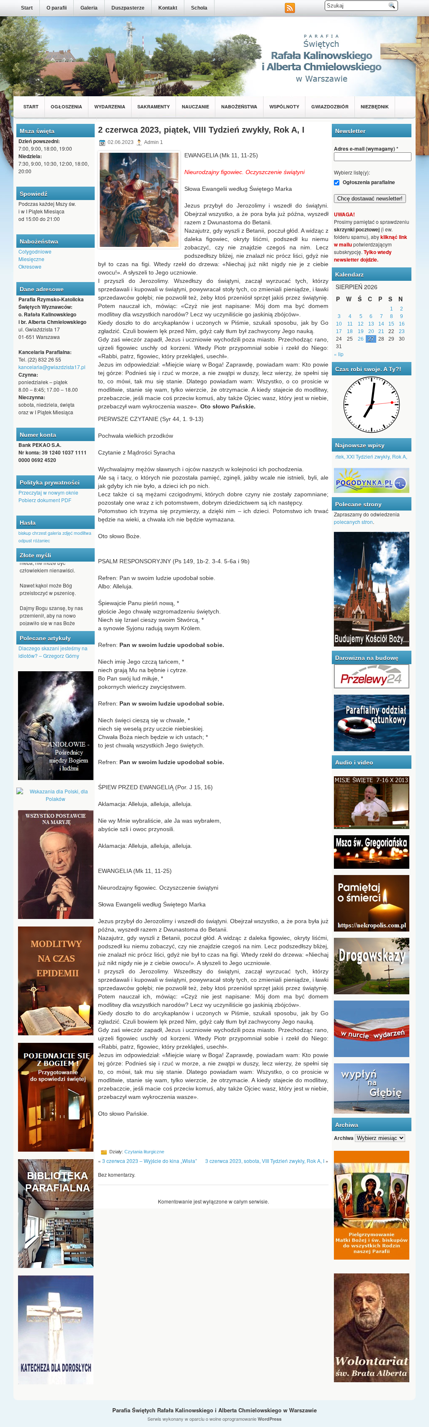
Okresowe (29, 266)
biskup (24, 533)
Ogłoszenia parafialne (368, 182)
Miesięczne (31, 258)
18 (350, 331)
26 (361, 339)
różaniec (41, 540)
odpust (25, 540)
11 (350, 324)
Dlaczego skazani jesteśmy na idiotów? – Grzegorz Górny (53, 651)
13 (371, 324)
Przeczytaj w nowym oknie (48, 492)
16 (402, 324)
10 (339, 324)
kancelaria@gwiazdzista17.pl (51, 366)
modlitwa (82, 533)
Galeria (89, 8)
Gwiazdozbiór (330, 106)
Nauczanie (195, 106)
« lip (339, 353)
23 (402, 331)
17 (339, 331)
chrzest (39, 533)
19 (361, 331)
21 (381, 331)
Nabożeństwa (239, 106)
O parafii (57, 8)
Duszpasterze (128, 8)
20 (371, 331)
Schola (199, 8)
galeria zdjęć (60, 533)
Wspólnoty (284, 106)
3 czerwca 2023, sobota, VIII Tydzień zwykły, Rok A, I (264, 1160)
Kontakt (167, 8)
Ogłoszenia (66, 106)
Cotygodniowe (35, 251)
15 (391, 324)
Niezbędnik (375, 106)
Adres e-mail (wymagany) (366, 148)
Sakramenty (153, 106)
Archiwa (344, 1138)
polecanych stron (353, 521)
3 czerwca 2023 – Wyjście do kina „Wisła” (149, 1160)
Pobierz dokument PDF (44, 499)
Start (27, 8)
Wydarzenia (109, 106)
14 (381, 324)
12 (361, 324)
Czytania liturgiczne (144, 1151)
